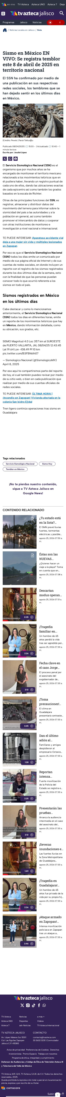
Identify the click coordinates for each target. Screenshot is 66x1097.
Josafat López (20, 152)
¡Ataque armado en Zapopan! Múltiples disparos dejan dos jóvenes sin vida (50, 919)
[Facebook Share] (16, 159)
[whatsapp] (44, 1006)
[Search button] (62, 13)
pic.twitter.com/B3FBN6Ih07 (20, 353)
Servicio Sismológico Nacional (20, 464)
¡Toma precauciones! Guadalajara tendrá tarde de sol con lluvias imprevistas (50, 701)
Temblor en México (15, 469)
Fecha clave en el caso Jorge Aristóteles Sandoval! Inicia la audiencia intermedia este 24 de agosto (51, 665)
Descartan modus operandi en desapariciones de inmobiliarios (51, 592)
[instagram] (28, 1006)
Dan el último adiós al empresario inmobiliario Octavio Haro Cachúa (48, 738)
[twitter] (22, 1006)
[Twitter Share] (5, 159)
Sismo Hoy (47, 464)
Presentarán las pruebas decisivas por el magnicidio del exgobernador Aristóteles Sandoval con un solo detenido (51, 810)
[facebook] (39, 1006)
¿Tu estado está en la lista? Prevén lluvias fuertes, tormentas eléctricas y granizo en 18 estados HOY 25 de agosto (50, 520)
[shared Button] (10, 159)
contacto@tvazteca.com (44, 1037)
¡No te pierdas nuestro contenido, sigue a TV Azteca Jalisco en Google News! (33, 488)
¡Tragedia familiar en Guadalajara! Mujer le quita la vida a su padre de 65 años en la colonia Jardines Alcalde (51, 629)
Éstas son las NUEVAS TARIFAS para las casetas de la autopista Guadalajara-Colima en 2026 (50, 556)
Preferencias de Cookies (37, 1050)
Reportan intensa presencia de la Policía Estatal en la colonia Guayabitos (50, 774)
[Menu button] (3, 13)
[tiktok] (33, 1006)
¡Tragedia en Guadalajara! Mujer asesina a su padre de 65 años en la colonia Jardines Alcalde (51, 883)
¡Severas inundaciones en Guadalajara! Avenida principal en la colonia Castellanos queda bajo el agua (51, 846)
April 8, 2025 (11, 364)
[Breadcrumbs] (6, 30)
